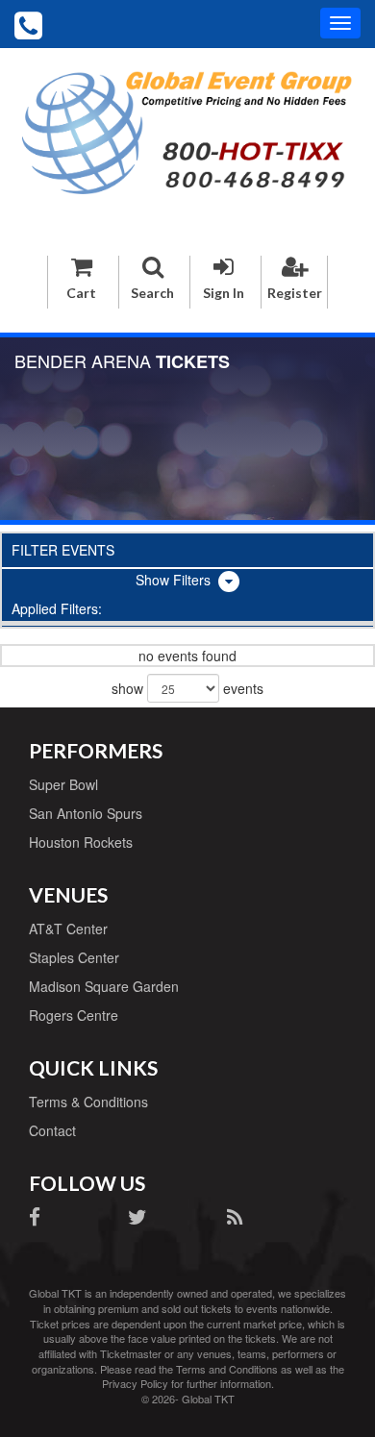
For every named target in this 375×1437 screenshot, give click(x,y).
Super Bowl (63, 784)
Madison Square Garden (104, 986)
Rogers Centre (73, 1015)
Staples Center (74, 957)
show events (187, 688)
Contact (52, 1130)
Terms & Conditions (88, 1101)
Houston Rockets (81, 842)
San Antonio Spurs (85, 813)
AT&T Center (68, 928)
